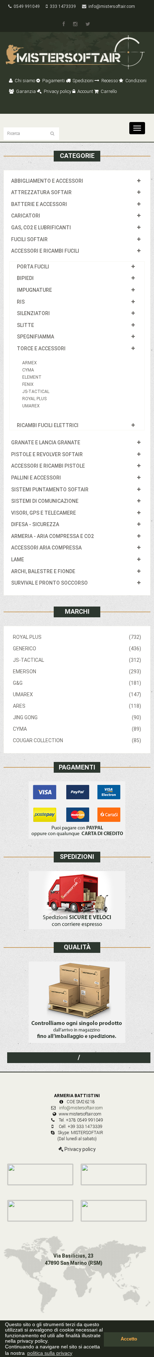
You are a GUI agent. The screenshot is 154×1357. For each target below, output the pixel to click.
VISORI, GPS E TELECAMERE (43, 513)
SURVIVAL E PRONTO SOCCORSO (49, 583)
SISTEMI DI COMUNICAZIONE (44, 501)
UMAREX (31, 405)
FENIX (28, 384)
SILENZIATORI (33, 313)
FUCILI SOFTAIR (29, 239)
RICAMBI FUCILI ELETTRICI (47, 425)
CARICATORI (25, 216)
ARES (77, 706)
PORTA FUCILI (33, 267)
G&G (77, 683)
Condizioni (135, 80)
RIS (21, 302)
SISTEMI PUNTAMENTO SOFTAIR (49, 489)
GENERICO (77, 648)
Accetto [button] (129, 1339)
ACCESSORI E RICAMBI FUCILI (45, 251)
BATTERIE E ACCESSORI (39, 204)
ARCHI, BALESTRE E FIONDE (43, 571)
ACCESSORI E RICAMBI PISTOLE (48, 466)
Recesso (109, 80)
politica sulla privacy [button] (49, 1353)
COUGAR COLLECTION (77, 740)
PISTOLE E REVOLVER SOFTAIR (47, 454)
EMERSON (77, 671)
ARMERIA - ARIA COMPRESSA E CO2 (52, 536)
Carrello (108, 91)
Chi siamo (24, 80)
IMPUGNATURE (34, 290)
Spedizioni (82, 80)
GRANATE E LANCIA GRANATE (45, 442)
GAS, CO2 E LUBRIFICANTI (41, 227)
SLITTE (25, 325)
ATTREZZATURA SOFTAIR (41, 192)
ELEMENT (32, 377)
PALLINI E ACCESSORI (36, 478)
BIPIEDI (25, 278)
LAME (17, 559)
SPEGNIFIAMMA (35, 337)
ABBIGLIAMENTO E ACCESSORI (47, 181)
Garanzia (25, 91)
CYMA (28, 370)
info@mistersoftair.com (110, 6)
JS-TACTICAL (35, 391)
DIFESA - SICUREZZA (35, 524)
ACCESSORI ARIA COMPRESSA (46, 548)
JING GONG (77, 717)
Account (84, 91)
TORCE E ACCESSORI (41, 348)
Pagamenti (53, 80)
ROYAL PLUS (34, 398)
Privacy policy (57, 91)
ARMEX (29, 362)
